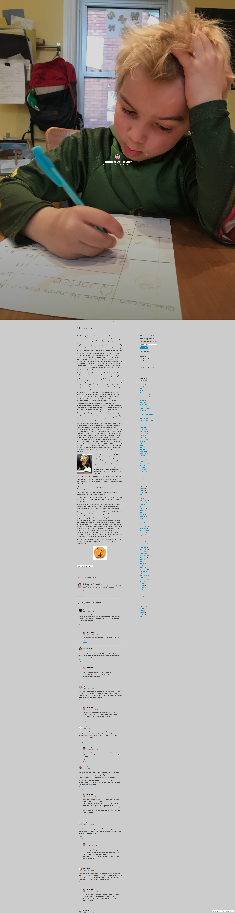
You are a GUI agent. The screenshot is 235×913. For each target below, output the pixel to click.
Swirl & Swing (143, 410)
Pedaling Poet (143, 380)
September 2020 (144, 555)
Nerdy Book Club (144, 386)
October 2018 (143, 602)
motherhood (96, 577)
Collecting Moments (145, 388)
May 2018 (142, 612)
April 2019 (142, 589)
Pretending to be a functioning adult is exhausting (147, 395)
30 (143, 370)
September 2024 (144, 463)
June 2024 (142, 467)
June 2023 (142, 488)
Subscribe (144, 347)
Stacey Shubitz (87, 767)
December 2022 (144, 500)
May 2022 (142, 514)
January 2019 (143, 596)
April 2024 (142, 472)
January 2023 (143, 498)
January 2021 (143, 547)
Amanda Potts (81, 331)
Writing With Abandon (145, 398)
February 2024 (143, 476)
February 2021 (143, 545)
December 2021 (143, 524)
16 (143, 365)
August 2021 (143, 532)
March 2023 (143, 494)
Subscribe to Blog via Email (147, 335)
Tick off (79, 597)
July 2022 (142, 510)
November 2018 (144, 600)
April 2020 (142, 565)
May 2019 (142, 587)
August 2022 (143, 508)
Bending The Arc (144, 390)
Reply (81, 627)
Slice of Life (93, 331)
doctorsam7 (143, 412)
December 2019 (143, 573)
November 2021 (143, 526)
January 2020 (143, 571)
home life (88, 331)
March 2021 (143, 543)
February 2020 (143, 569)
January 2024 (143, 478)
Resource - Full (144, 406)
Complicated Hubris (145, 408)
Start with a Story (144, 402)
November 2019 (143, 575)
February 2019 (143, 594)
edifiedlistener (87, 823)
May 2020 (142, 563)
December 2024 (144, 457)
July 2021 (142, 535)
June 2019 (142, 585)
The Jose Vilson (144, 404)
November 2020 (144, 551)
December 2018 (143, 598)
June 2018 (142, 610)
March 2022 (143, 518)
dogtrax (85, 609)
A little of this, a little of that (147, 420)
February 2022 (143, 520)
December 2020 (144, 549)
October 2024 (143, 461)
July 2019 (142, 583)
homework (85, 577)
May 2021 (142, 539)
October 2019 (143, 577)
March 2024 (143, 474)
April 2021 (142, 541)
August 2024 (143, 465)
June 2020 (142, 561)
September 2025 (144, 441)
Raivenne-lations (144, 418)
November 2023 (144, 480)
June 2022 (142, 512)
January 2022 (143, 522)
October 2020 (143, 553)
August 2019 (143, 581)
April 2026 (142, 429)
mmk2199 (85, 727)
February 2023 (143, 496)
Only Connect (143, 392)
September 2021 (144, 530)
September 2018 (144, 604)
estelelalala (143, 382)
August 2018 (143, 606)
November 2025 (144, 439)
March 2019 (143, 592)
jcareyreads (86, 910)
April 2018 (142, 614)
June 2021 (142, 537)
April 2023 (142, 492)
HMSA (141, 416)
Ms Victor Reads (87, 648)
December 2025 (144, 437)
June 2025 (142, 447)
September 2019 (144, 579)
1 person (88, 815)
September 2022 (144, 506)
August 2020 (143, 557)
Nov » (145, 373)
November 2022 (144, 502)
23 (143, 367)
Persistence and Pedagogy (117, 161)
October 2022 (143, 504)
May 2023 (142, 490)
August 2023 (143, 486)
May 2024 (142, 469)
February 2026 (143, 433)
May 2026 (142, 427)
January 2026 (143, 435)
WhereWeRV (143, 384)
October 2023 (143, 482)
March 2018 (143, 616)
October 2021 (143, 528)
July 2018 (142, 608)
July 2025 (142, 445)
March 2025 (143, 453)
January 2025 (143, 455)
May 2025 (142, 449)
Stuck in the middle (117, 597)
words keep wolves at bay (146, 414)
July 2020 (142, 559)
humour (90, 577)
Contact (120, 322)
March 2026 (143, 431)
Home (114, 322)
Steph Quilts (143, 400)
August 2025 (143, 443)
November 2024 (144, 459)
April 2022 (142, 516)
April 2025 (142, 451)
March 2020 (143, 567)
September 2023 (144, 484)
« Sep (141, 373)
